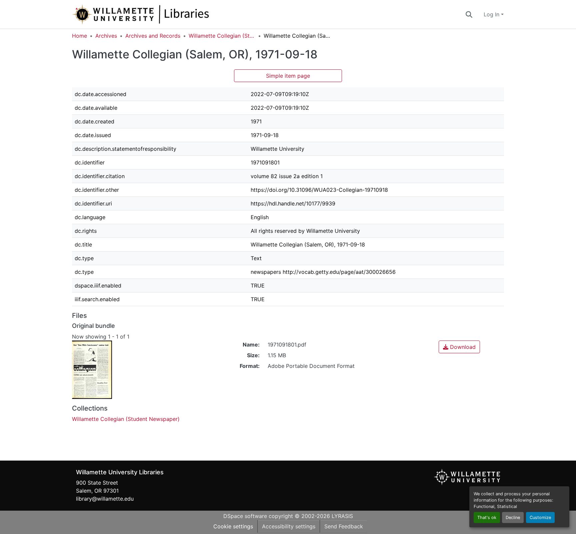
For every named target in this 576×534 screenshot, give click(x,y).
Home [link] (79, 35)
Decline (513, 517)
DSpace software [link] (245, 516)
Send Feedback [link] (343, 526)
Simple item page (288, 75)
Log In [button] (492, 14)
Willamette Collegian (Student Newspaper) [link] (222, 35)
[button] (162, 14)
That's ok (486, 517)
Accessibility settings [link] (288, 526)
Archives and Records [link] (152, 35)
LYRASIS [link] (342, 516)
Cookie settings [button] (233, 526)
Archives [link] (106, 35)
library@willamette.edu (105, 498)
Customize (540, 517)
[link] (459, 347)
